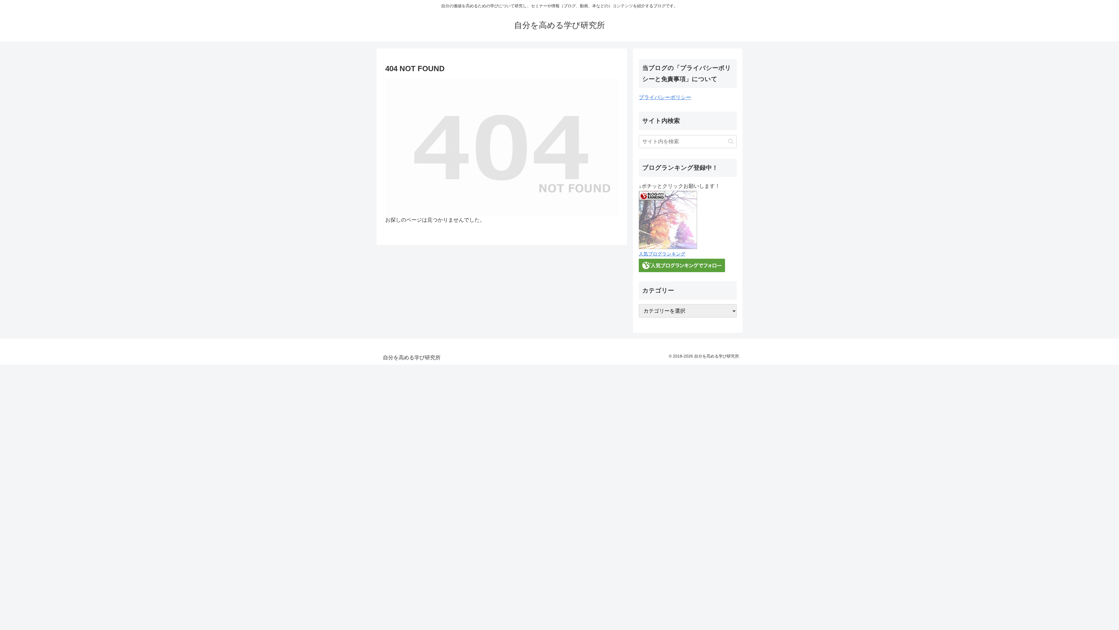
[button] (731, 141)
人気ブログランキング (662, 253)
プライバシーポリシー (665, 97)
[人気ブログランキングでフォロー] (682, 265)
